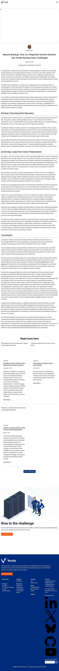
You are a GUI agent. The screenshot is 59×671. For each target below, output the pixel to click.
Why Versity (5, 579)
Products (4, 584)
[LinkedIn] (51, 603)
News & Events (34, 589)
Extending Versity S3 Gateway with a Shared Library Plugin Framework (14, 364)
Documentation (20, 589)
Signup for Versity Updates (51, 659)
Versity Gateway (6, 591)
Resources (19, 584)
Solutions (19, 579)
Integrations (19, 581)
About (32, 585)
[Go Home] (4, 2)
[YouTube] (51, 652)
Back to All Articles (29, 471)
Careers (33, 591)
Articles (5, 361)
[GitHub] (51, 640)
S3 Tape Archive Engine (8, 587)
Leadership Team (35, 587)
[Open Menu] (57, 2)
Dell (32, 581)
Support (33, 594)
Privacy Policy (42, 667)
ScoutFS (4, 589)
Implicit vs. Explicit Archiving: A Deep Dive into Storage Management (14, 429)
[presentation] (14, 350)
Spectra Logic (34, 583)
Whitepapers (19, 587)
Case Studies (19, 591)
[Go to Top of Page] (8, 563)
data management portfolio (28, 326)
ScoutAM (41, 262)
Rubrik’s (3, 264)
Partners (33, 579)
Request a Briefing (7, 534)
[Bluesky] (51, 628)
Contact (47, 579)
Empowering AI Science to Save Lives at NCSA (43, 364)
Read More (7, 400)
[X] (51, 616)
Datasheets (19, 585)
